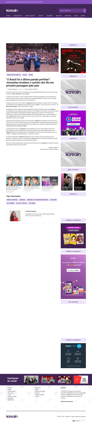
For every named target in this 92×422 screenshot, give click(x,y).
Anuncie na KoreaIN (40, 391)
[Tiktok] (70, 401)
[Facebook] (61, 401)
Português (77, 420)
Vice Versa (32, 203)
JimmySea (22, 199)
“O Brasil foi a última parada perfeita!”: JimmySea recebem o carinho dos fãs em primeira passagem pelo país (30, 82)
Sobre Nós (38, 388)
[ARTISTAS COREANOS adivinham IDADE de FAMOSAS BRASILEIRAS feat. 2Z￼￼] (64, 380)
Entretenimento (11, 391)
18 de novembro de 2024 (31, 89)
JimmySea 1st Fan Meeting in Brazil (38, 199)
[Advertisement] (46, 28)
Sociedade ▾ (50, 15)
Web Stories (68, 15)
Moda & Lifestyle (12, 396)
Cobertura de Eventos (14, 75)
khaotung (53, 199)
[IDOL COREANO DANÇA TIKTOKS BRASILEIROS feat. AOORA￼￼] (48, 380)
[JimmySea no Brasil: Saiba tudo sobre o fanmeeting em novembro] (32, 181)
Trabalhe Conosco (39, 394)
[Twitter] (65, 401)
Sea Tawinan (10, 203)
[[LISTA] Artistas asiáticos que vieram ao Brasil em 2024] (50, 181)
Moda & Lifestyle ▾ (30, 15)
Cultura (9, 389)
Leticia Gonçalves (12, 89)
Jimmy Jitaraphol (12, 199)
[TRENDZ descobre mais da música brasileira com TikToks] (31, 380)
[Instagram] (63, 401)
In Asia (76, 15)
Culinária (10, 388)
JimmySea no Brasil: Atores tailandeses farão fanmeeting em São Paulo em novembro (13, 188)
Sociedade (10, 398)
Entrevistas (59, 15)
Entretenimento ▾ (18, 15)
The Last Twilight (21, 203)
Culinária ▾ (40, 15)
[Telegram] (72, 401)
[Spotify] (68, 401)
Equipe (37, 389)
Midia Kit (37, 393)
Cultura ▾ (8, 15)
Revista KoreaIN (12, 10)
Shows (31, 75)
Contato (83, 15)
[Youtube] (66, 401)
